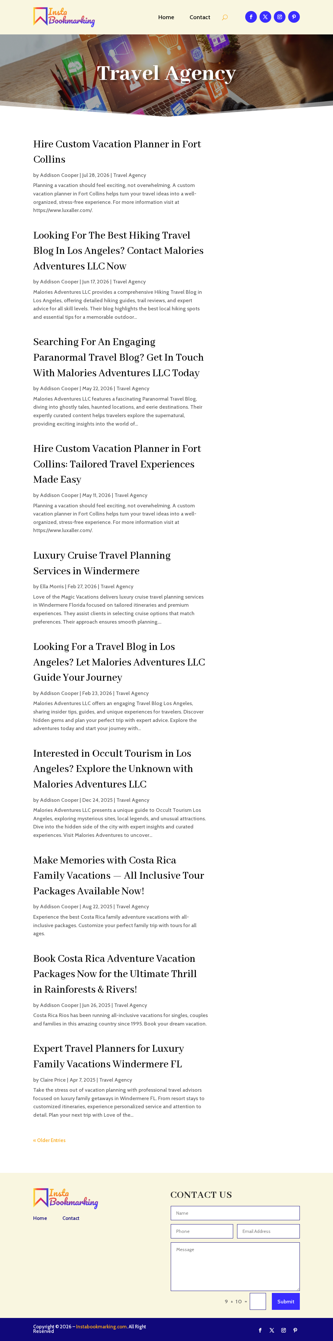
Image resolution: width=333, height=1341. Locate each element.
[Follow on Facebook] (251, 17)
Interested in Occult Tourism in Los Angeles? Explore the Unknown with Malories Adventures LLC (113, 769)
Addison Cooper (59, 175)
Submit (285, 1301)
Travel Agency (129, 175)
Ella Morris (52, 586)
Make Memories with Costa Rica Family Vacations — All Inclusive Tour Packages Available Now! (118, 876)
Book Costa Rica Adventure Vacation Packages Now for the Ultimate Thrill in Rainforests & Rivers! (115, 974)
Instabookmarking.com (101, 1327)
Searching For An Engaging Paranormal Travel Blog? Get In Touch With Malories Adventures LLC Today (118, 358)
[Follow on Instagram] (280, 17)
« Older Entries (49, 1140)
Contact (200, 17)
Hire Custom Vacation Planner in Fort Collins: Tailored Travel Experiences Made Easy (117, 464)
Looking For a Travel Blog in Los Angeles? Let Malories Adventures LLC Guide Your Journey (119, 662)
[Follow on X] (265, 17)
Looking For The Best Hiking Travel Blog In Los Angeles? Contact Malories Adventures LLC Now (118, 251)
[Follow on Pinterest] (294, 17)
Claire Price (53, 1080)
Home (166, 17)
